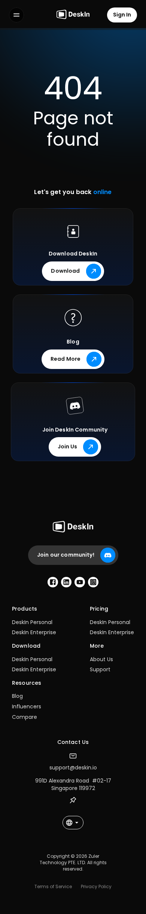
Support (100, 669)
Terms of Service (53, 886)
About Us (101, 659)
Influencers (26, 706)
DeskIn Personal (32, 622)
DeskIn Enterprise (34, 632)
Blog (17, 696)
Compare (24, 717)
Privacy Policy (96, 886)
